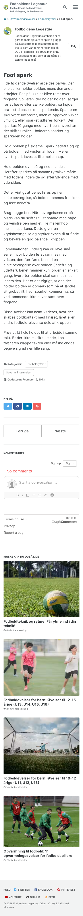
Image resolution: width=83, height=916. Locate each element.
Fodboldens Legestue (29, 7)
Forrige (22, 431)
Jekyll (53, 903)
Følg (74, 46)
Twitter (23, 889)
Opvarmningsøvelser (18, 372)
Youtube (14, 897)
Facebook (44, 889)
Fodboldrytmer (36, 364)
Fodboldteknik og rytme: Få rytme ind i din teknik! (40, 623)
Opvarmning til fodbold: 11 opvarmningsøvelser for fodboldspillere (38, 853)
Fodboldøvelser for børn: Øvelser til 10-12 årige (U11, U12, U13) (40, 780)
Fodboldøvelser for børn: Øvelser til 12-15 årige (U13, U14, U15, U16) (40, 702)
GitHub (34, 897)
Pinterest (67, 889)
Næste (60, 431)
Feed (51, 897)
